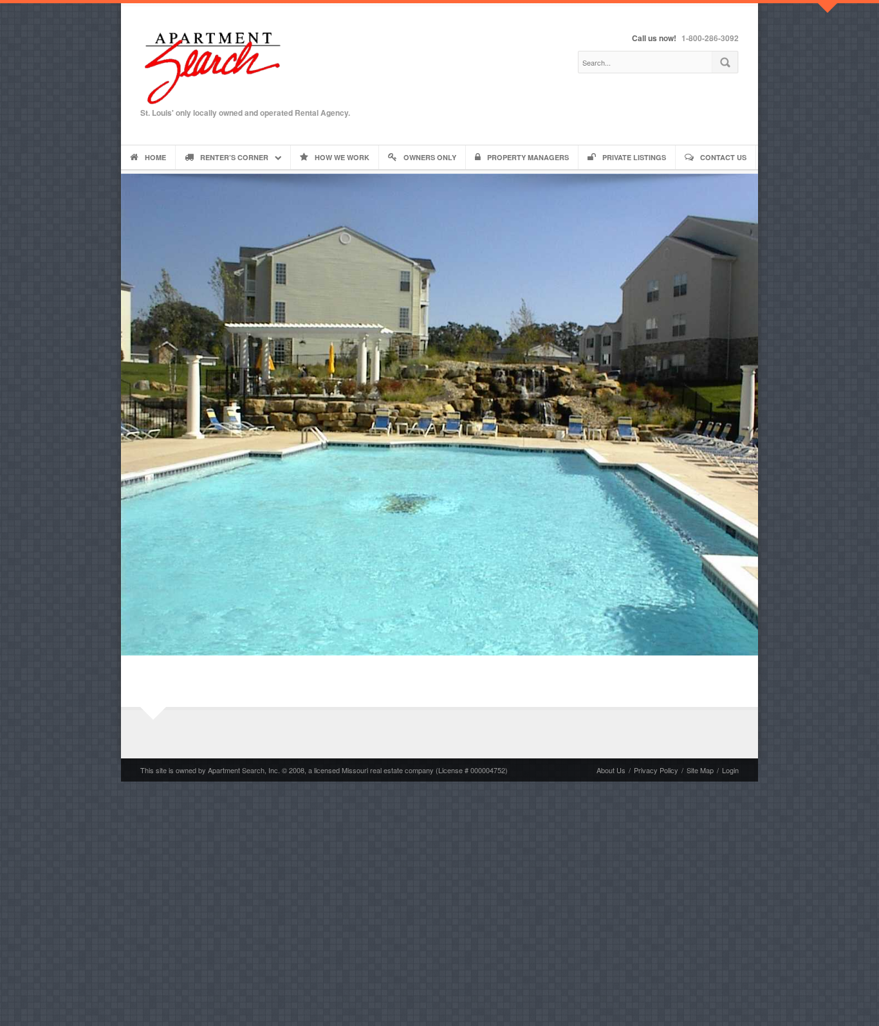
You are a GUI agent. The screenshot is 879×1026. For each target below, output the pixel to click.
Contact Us (723, 157)
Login (730, 770)
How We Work (342, 157)
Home (155, 157)
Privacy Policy (656, 770)
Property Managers (528, 157)
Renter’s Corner (234, 157)
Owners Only (429, 157)
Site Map (700, 770)
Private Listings (634, 157)
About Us (611, 770)
